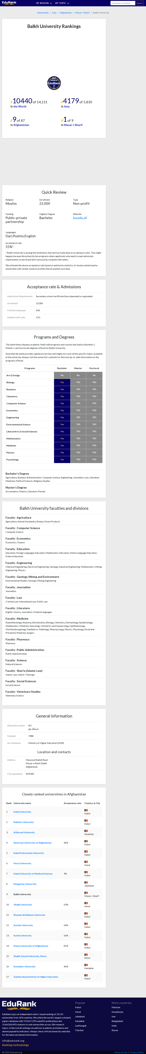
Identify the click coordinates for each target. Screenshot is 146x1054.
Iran (113, 1016)
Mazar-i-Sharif (82, 12)
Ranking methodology (15, 1045)
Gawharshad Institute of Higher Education (36, 976)
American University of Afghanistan (32, 842)
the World (19, 106)
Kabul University (22, 811)
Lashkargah (80, 1025)
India (114, 1025)
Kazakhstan (117, 1011)
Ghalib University (23, 904)
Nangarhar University (25, 884)
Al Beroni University (24, 832)
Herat (78, 1011)
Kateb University (23, 935)
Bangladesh (117, 1021)
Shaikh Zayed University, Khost (30, 956)
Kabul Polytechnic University (29, 853)
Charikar (79, 1030)
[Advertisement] (27, 52)
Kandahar (80, 1021)
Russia (115, 1030)
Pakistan (116, 1007)
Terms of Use (120, 1052)
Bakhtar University (24, 822)
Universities (43, 12)
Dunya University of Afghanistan (31, 945)
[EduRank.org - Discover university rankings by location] (9, 2)
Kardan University (23, 925)
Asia (54, 12)
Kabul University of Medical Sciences (33, 873)
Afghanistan (66, 12)
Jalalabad (80, 1016)
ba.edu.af (80, 218)
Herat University (22, 863)
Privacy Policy (137, 1052)
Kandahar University (25, 966)
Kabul (78, 1007)
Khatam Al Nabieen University (29, 914)
